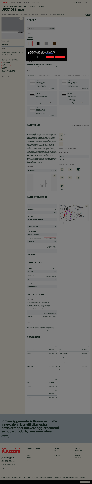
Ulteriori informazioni (49, 53)
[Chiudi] (65, 50)
